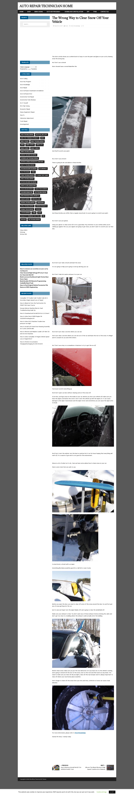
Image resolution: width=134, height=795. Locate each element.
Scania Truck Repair (27, 209)
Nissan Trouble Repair (28, 202)
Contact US (105, 12)
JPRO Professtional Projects (30, 196)
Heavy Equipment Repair (27, 112)
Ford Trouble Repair (27, 175)
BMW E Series (25, 148)
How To (22, 115)
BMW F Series (35, 148)
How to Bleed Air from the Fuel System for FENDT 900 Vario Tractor (33, 304)
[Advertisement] (83, 42)
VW (43, 216)
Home (21, 12)
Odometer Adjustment (27, 118)
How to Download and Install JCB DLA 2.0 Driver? (34, 313)
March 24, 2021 (59, 26)
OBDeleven (40, 202)
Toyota (38, 209)
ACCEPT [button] (112, 792)
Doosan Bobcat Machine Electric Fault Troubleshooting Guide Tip (31, 309)
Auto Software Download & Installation (32, 91)
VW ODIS (23, 219)
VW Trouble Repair (34, 219)
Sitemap (22, 232)
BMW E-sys (39, 145)
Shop (29, 12)
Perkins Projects (41, 206)
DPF (88, 12)
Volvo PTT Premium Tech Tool (30, 216)
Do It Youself (24, 103)
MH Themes (43, 779)
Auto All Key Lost (41, 135)
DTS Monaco (43, 168)
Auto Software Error (26, 94)
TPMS (95, 12)
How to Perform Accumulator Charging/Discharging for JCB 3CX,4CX (31, 343)
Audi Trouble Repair (27, 135)
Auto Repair (23, 88)
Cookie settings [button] (102, 792)
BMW (22, 145)
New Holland (36, 199)
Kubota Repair (25, 199)
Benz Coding (25, 141)
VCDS (39, 213)
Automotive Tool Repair (27, 97)
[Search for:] (35, 24)
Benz (42, 138)
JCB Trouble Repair (40, 192)
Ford (33, 172)
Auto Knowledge (75, 26)
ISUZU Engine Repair (27, 189)
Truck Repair (23, 121)
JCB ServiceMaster (26, 192)
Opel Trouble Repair (27, 206)
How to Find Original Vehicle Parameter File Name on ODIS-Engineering (34, 286)
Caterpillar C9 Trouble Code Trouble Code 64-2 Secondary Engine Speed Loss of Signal (34, 299)
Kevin (66, 26)
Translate (34, 69)
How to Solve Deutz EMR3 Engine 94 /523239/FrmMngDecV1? (31, 317)
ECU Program (25, 172)
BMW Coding (38, 12)
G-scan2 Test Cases (42, 175)
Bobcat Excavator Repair (28, 155)
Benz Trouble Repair (37, 141)
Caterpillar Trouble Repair (29, 158)
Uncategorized (24, 124)
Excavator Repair (25, 109)
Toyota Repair (25, 213)
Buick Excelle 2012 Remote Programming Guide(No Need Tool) (33, 282)
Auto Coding (23, 79)
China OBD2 (23, 230)
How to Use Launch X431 (28, 185)
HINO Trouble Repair (27, 179)
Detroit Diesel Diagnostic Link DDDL (32, 162)
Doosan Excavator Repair (29, 168)
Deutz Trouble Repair (27, 165)
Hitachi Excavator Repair (28, 182)
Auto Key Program (53, 12)
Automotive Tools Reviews (28, 100)
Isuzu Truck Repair (41, 189)
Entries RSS (23, 234)
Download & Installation (74, 12)
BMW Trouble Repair (27, 151)
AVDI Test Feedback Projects (30, 138)
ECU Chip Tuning (25, 106)
